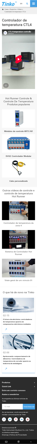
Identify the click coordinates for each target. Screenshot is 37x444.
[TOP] (31, 441)
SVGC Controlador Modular (18, 156)
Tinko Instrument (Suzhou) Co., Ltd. (15, 430)
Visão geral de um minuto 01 (18, 280)
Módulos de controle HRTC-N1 (18, 131)
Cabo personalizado (18, 181)
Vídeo (19, 9)
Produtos (6, 382)
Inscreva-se (29, 406)
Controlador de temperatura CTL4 (15, 11)
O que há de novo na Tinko (18, 292)
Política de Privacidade (18, 435)
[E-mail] (6, 441)
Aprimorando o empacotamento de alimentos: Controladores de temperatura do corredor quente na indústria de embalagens (17, 359)
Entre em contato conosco (13, 390)
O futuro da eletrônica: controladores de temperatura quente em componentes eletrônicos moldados (17, 321)
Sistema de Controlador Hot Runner (18, 252)
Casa (6, 9)
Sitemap (5, 435)
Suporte (13, 9)
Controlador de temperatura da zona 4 (19, 224)
